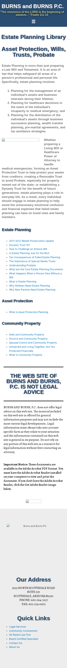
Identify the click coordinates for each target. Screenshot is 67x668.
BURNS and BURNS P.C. (33, 6)
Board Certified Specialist (23, 638)
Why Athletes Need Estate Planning (29, 285)
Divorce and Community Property (28, 338)
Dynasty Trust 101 (19, 245)
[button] (33, 21)
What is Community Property (25, 354)
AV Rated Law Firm (20, 634)
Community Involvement (23, 630)
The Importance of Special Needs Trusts (32, 261)
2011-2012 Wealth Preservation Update (31, 240)
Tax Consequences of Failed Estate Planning (34, 257)
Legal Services (17, 626)
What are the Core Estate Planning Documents (36, 269)
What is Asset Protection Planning (28, 312)
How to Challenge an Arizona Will (28, 249)
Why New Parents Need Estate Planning (32, 289)
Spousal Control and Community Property (33, 342)
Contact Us (15, 643)
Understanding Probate (22, 265)
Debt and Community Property (26, 334)
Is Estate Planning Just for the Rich (29, 253)
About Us (14, 647)
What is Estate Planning (22, 281)
